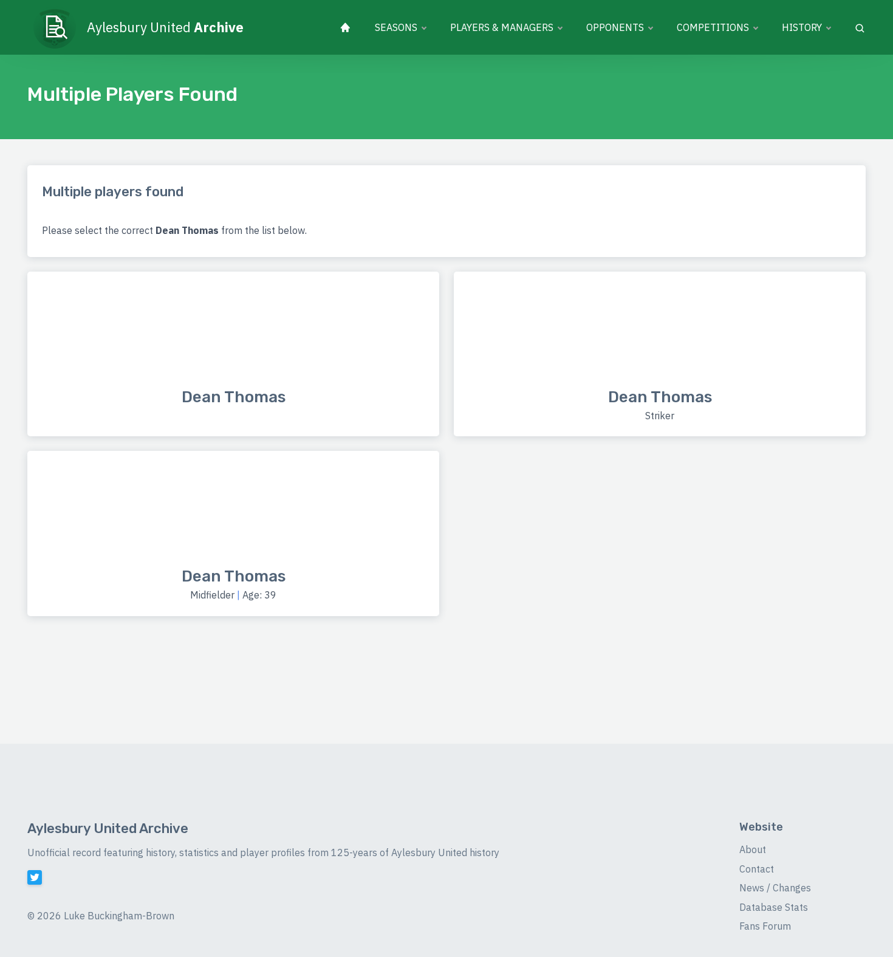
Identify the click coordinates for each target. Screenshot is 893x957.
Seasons (396, 27)
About (752, 849)
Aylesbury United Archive (107, 828)
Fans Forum (765, 926)
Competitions (713, 27)
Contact (756, 869)
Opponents (615, 27)
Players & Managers (501, 27)
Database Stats (773, 907)
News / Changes (775, 888)
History (802, 27)
